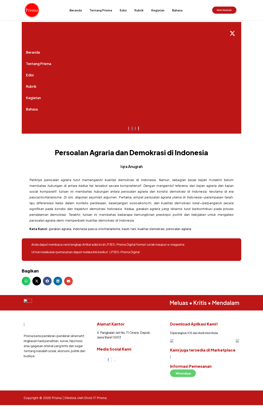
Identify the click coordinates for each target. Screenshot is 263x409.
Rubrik (139, 10)
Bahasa (177, 10)
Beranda (76, 10)
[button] (26, 281)
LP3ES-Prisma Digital (124, 252)
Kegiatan (157, 10)
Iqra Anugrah (132, 166)
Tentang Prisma (101, 10)
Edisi (123, 10)
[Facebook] (108, 360)
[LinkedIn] (114, 360)
